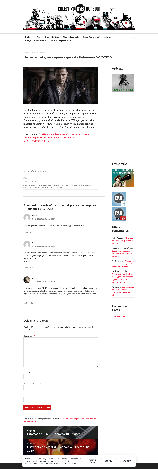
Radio (28, 37)
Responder (28, 232)
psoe (60, 188)
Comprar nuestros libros (36, 40)
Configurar (125, 461)
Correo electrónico (32, 383)
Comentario (29, 336)
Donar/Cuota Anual (91, 37)
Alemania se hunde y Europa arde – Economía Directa (123, 264)
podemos (43, 188)
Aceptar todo (92, 461)
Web (25, 395)
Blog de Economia (71, 37)
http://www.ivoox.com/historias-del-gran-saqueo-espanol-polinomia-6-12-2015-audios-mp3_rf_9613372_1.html (56, 138)
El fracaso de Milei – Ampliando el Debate (122, 241)
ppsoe (54, 188)
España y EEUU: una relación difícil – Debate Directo (122, 254)
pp (49, 188)
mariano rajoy (31, 188)
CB (27, 178)
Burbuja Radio (29, 53)
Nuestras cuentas (119, 316)
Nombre (27, 372)
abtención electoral (34, 185)
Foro (39, 37)
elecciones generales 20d (82, 185)
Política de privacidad (61, 40)
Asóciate (107, 37)
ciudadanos (65, 185)
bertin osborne (51, 185)
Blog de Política (52, 37)
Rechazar (109, 461)
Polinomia (41, 53)
